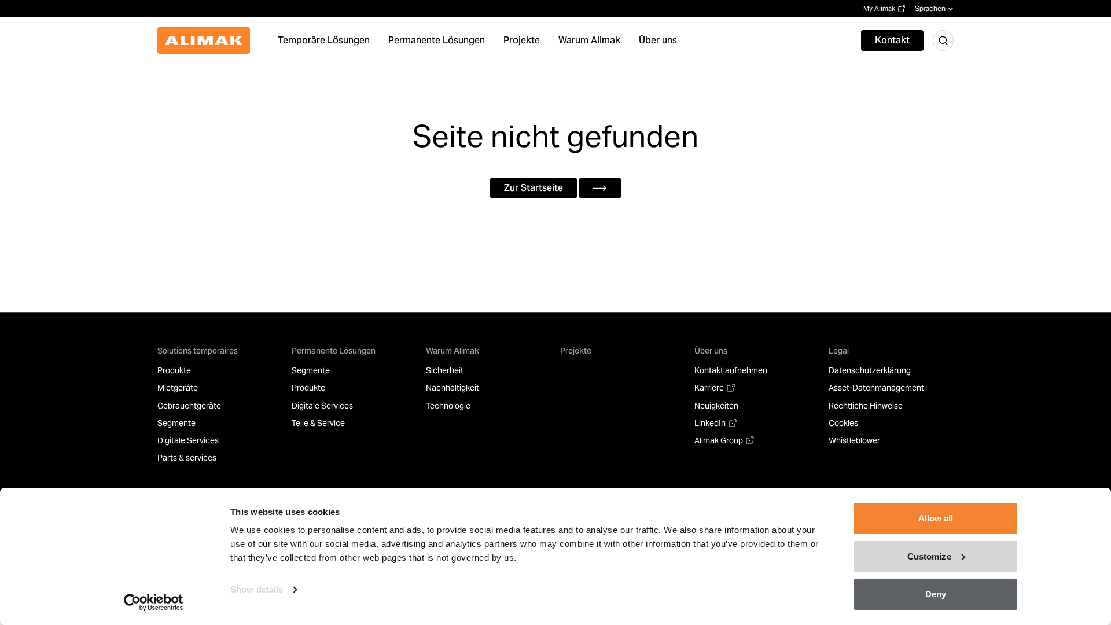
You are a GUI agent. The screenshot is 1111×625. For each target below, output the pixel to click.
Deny (935, 594)
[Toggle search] (943, 40)
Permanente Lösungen (334, 350)
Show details (256, 589)
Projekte (575, 350)
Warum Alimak (452, 350)
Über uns (710, 350)
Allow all (936, 518)
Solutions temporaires (197, 350)
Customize (929, 556)
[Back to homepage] (203, 40)
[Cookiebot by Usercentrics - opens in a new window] (153, 602)
